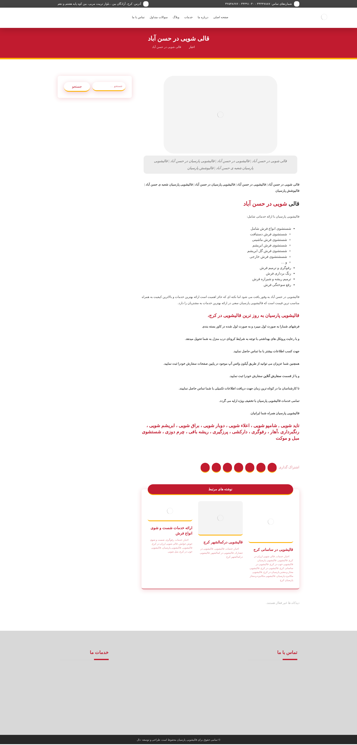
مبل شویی (173, 551)
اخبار (286, 556)
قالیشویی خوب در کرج (281, 564)
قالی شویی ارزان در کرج (165, 543)
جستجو (77, 86)
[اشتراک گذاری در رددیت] (238, 468)
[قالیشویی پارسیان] (324, 17)
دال (139, 739)
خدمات (279, 556)
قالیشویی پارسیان (267, 560)
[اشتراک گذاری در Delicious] (227, 468)
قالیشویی (283, 560)
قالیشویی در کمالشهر (222, 552)
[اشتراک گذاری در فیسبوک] (272, 468)
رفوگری (170, 539)
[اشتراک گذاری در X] (260, 468)
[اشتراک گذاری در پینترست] (249, 468)
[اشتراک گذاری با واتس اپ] (205, 468)
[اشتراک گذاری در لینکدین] (216, 468)
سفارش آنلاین (272, 376)
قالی (294, 204)
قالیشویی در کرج (269, 568)
